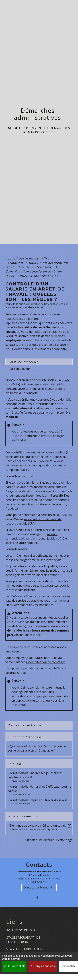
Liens (14, 921)
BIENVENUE (36, 128)
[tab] (39, 362)
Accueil (15, 128)
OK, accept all (15, 966)
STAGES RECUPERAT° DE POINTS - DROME (23, 940)
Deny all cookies (44, 966)
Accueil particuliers (22, 258)
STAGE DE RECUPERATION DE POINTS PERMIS (26, 951)
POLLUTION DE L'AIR (20, 930)
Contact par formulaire (39, 887)
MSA (16, 384)
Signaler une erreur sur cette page (49, 840)
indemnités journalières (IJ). (44, 495)
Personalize (68, 966)
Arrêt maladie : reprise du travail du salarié (38, 800)
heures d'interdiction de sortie (42, 404)
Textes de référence (24, 725)
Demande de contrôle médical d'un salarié (41, 825)
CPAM (65, 380)
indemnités (56, 384)
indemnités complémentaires (45, 662)
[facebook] (38, 897)
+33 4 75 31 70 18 (39, 882)
